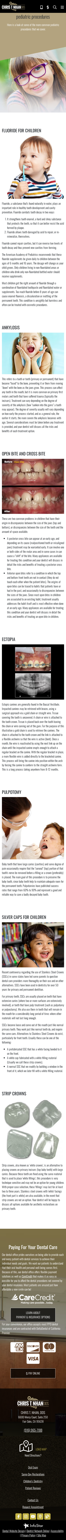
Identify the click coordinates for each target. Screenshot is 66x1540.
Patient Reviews (33, 1488)
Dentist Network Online (38, 1531)
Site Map (41, 1535)
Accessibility (57, 1531)
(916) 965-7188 (33, 1429)
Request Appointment (33, 1507)
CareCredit (27, 1276)
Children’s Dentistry (33, 1481)
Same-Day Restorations (33, 1474)
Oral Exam (33, 1467)
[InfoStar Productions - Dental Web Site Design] (33, 1525)
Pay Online (34, 1373)
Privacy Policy (28, 1535)
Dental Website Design (13, 1531)
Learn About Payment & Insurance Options (33, 1315)
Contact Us (33, 1500)
